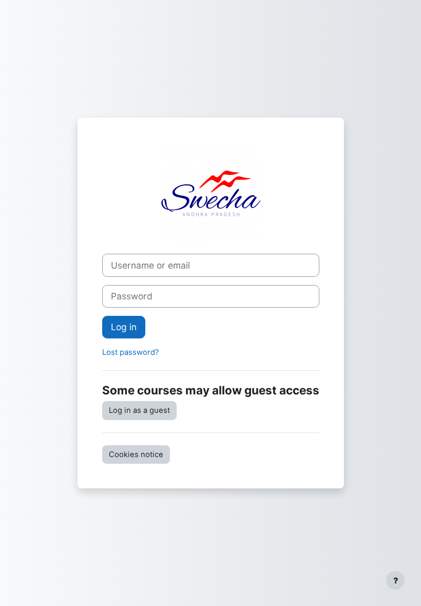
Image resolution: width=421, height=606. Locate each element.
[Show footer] (395, 580)
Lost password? (130, 352)
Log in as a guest (139, 410)
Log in (124, 326)
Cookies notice (136, 454)
